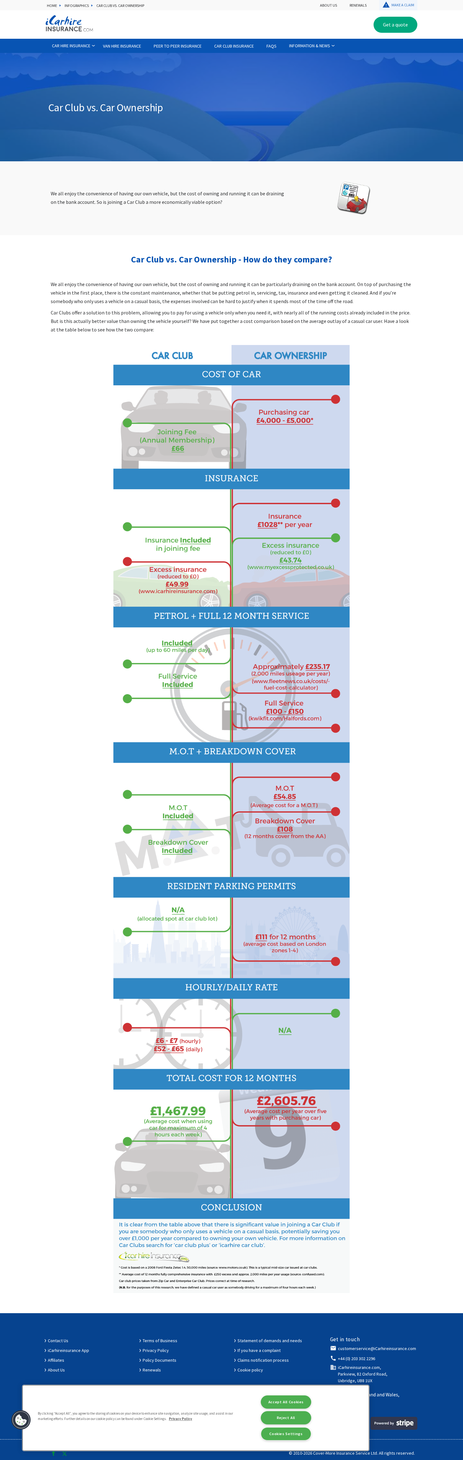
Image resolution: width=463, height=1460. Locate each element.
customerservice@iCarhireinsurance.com (377, 1348)
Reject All (286, 1417)
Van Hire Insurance (122, 46)
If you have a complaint (259, 1350)
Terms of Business (160, 1340)
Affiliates (56, 1360)
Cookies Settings (285, 1433)
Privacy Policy (156, 1350)
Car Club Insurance (234, 46)
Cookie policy (250, 1370)
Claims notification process (263, 1360)
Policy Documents (159, 1360)
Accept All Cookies (286, 1402)
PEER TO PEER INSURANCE (178, 46)
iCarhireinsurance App (68, 1350)
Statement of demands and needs (269, 1340)
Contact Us (58, 1340)
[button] (21, 1420)
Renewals (358, 5)
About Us (328, 5)
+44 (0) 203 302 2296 (356, 1358)
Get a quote (395, 24)
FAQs (271, 46)
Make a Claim (403, 5)
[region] (195, 1418)
